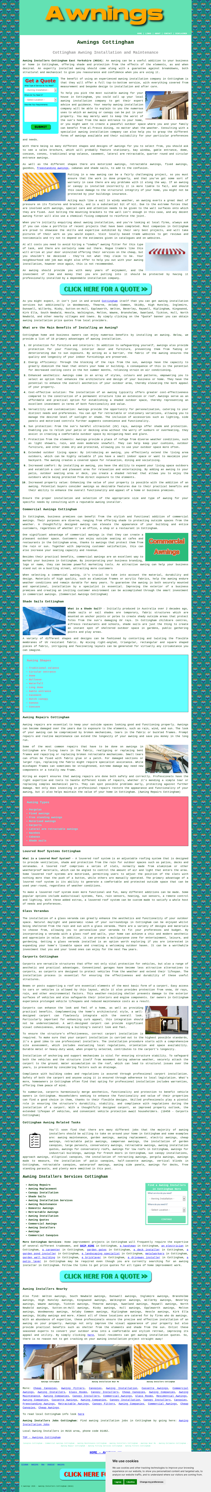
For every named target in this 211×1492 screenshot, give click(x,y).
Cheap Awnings (48, 1407)
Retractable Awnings (73, 1403)
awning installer (108, 502)
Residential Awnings (171, 1396)
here (91, 1335)
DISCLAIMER (181, 33)
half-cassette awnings (135, 1160)
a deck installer (146, 1249)
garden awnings (102, 1137)
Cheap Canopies (45, 1388)
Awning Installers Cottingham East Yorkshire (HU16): (63, 60)
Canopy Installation (125, 1400)
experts (43, 1331)
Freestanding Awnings (39, 1403)
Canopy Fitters (103, 1403)
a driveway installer (144, 1257)
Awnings (34, 1465)
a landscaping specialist (101, 1253)
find (35, 1296)
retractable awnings (140, 1145)
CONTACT (168, 33)
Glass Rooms (78, 1392)
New (42, 1465)
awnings (119, 146)
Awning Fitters (73, 1388)
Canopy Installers (105, 1392)
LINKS (148, 33)
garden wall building (39, 1257)
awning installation (106, 338)
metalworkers (154, 1253)
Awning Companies (162, 1392)
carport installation (170, 1073)
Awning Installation (121, 1388)
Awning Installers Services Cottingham (65, 1177)
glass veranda (68, 918)
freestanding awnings (52, 168)
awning (115, 60)
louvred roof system (38, 881)
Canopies (95, 1388)
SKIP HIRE (87, 1245)
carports (29, 971)
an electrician (172, 1245)
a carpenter (51, 1249)
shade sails (131, 624)
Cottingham (110, 301)
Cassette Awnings (155, 1388)
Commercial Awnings (117, 1396)
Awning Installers (51, 1392)
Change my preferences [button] (151, 1482)
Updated (50, 1465)
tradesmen (63, 1245)
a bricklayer (91, 1257)
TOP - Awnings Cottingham (42, 1437)
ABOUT (157, 33)
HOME (139, 33)
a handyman (128, 1245)
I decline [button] (130, 1482)
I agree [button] (118, 1482)
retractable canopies (59, 1164)
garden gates (97, 1249)
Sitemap (24, 1465)
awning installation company (83, 100)
